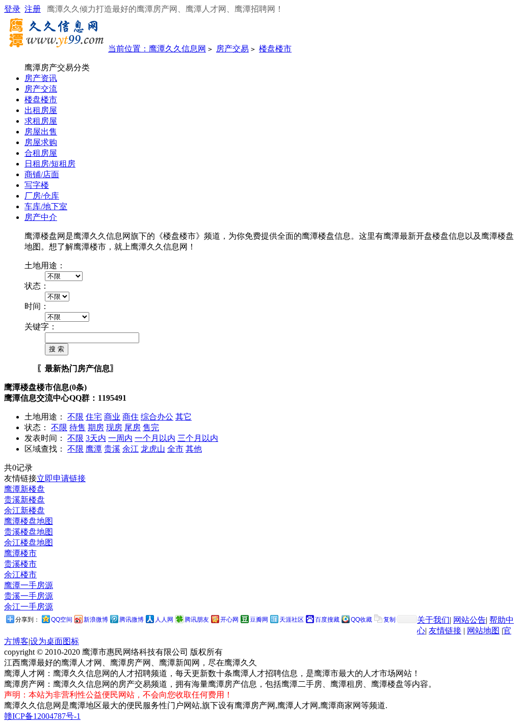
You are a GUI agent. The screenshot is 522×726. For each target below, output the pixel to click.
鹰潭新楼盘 (24, 489)
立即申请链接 (61, 478)
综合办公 (157, 416)
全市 (175, 448)
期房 (96, 427)
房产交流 (40, 89)
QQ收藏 (361, 619)
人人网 (164, 619)
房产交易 (232, 48)
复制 (389, 619)
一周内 (120, 438)
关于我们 (433, 620)
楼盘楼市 (275, 48)
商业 (112, 416)
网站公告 (469, 620)
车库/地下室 (45, 206)
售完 (151, 427)
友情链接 (445, 630)
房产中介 (40, 217)
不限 (75, 416)
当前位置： (128, 48)
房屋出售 (40, 131)
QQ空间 (61, 619)
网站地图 (483, 630)
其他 (194, 448)
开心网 (229, 619)
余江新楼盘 (24, 510)
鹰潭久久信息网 (177, 48)
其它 (183, 416)
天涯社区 (291, 619)
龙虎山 (153, 448)
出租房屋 (40, 110)
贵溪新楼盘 (24, 499)
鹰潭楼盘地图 (28, 521)
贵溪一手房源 (28, 596)
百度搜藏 (327, 619)
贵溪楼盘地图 (28, 531)
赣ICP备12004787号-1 (42, 716)
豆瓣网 (259, 619)
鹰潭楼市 (20, 553)
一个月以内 (155, 438)
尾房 (132, 427)
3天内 (96, 438)
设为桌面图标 (54, 641)
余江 (130, 448)
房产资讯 (40, 78)
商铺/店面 (41, 174)
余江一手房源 (28, 606)
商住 (130, 416)
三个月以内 (197, 438)
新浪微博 (96, 619)
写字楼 (36, 185)
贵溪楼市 (20, 564)
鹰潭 (94, 448)
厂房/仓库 (41, 195)
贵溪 (112, 448)
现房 (114, 427)
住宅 (94, 416)
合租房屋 (40, 153)
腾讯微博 (131, 619)
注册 (32, 9)
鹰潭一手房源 (28, 585)
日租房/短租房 (49, 163)
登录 (12, 9)
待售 (77, 427)
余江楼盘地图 (28, 542)
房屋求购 (40, 142)
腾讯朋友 (197, 619)
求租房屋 (40, 121)
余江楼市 (20, 574)
